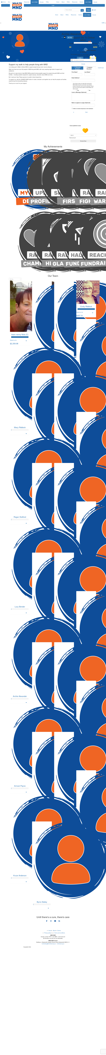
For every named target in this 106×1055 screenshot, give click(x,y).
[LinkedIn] (59, 921)
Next (86, 112)
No (89, 90)
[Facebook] (47, 921)
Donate (95, 2)
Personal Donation (77, 68)
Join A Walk (88, 2)
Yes (78, 90)
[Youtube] (55, 921)
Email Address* (76, 78)
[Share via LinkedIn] (66, 37)
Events (81, 2)
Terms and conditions (59, 933)
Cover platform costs (75, 125)
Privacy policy (47, 933)
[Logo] (17, 5)
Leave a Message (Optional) (79, 92)
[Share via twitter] (63, 37)
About (63, 2)
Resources (74, 2)
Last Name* (87, 72)
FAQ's (68, 2)
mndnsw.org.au (60, 943)
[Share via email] (64, 37)
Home (57, 2)
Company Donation (89, 68)
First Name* (75, 72)
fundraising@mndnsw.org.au (49, 943)
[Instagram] (51, 921)
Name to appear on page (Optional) (81, 102)
